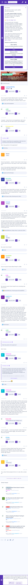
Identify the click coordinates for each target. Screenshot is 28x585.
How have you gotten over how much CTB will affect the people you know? (15, 528)
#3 (26, 135)
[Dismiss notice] (25, 7)
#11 (26, 339)
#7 (26, 244)
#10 (26, 304)
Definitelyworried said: (6, 342)
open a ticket (8, 40)
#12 (26, 362)
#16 (26, 469)
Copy (14, 49)
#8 (26, 264)
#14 (26, 427)
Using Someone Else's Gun (16, 506)
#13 (26, 398)
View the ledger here (11, 20)
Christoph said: (5, 365)
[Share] (24, 95)
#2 (26, 117)
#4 (26, 159)
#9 (26, 284)
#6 (26, 210)
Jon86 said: (4, 138)
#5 (26, 187)
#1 (26, 95)
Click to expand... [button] (14, 378)
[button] (2, 2)
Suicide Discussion (15, 490)
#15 (26, 446)
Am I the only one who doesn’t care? (14, 498)
